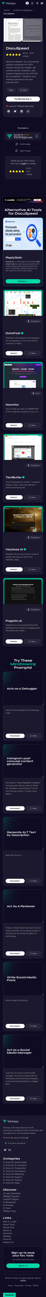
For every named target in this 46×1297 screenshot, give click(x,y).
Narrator (12, 404)
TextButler (14, 477)
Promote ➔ (23, 128)
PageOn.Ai (14, 620)
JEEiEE (23, 1281)
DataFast (13, 333)
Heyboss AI (14, 549)
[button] (37, 3)
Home (6, 10)
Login (23, 163)
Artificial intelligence (22, 10)
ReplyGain (14, 257)
